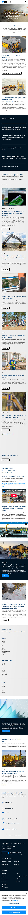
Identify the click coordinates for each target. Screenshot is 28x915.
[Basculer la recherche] (21, 2)
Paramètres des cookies (14, 903)
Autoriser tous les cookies (14, 912)
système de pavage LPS (8, 101)
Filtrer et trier (4, 183)
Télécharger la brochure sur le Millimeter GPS (11, 73)
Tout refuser (14, 907)
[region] (14, 903)
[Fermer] (26, 893)
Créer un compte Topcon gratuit (17, 854)
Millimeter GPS (4, 59)
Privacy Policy (15, 900)
